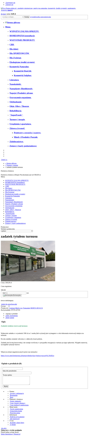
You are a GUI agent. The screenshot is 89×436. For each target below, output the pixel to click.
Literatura (8, 198)
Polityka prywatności (17, 417)
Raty (11, 397)
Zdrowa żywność (11, 219)
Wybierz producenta (8, 229)
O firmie (13, 424)
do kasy (3, 14)
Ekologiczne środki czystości (15, 194)
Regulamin (13, 395)
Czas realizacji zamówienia (19, 405)
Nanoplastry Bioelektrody (14, 202)
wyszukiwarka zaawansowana (40, 17)
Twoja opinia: (7, 375)
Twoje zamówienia (16, 409)
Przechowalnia (15, 413)
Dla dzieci (8, 188)
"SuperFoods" (10, 213)
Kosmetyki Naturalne (12, 196)
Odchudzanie (9, 208)
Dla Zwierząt (9, 192)
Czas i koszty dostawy (17, 403)
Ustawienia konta (16, 411)
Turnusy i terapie (11, 215)
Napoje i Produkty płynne (14, 204)
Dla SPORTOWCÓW (13, 190)
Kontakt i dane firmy (17, 423)
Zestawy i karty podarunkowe (15, 223)
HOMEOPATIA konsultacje (15, 182)
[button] (11, 314)
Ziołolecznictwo (10, 221)
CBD (7, 186)
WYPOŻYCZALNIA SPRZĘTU (17, 180)
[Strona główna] (38, 8)
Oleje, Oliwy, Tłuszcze (13, 210)
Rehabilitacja (9, 212)
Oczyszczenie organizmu (13, 206)
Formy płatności (15, 401)
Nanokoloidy (9, 200)
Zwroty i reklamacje (17, 393)
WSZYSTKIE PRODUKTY (15, 184)
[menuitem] (8, 27)
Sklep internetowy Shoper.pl (10, 434)
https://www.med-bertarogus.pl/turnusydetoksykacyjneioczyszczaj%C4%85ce (27, 356)
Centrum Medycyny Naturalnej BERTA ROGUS (26, 308)
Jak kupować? (15, 419)
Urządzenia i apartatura (13, 217)
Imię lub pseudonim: (10, 371)
